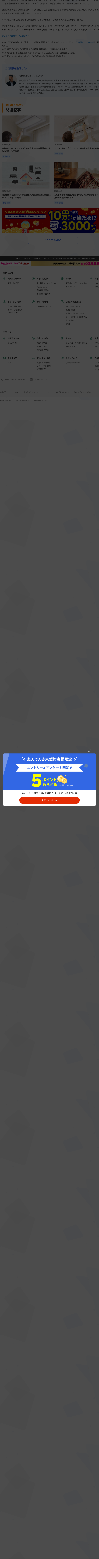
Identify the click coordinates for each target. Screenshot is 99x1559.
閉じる (89, 752)
